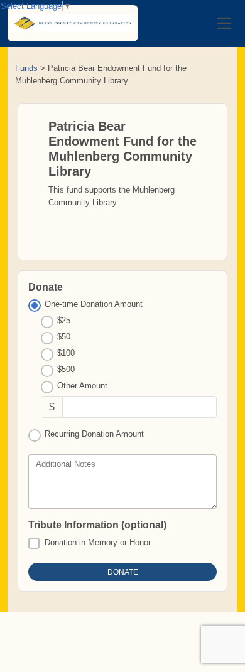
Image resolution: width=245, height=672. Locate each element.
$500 (66, 369)
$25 (63, 320)
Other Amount (82, 385)
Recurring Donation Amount (94, 434)
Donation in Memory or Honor (98, 542)
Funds (26, 68)
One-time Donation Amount (94, 304)
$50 (63, 336)
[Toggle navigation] (224, 24)
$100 (66, 353)
